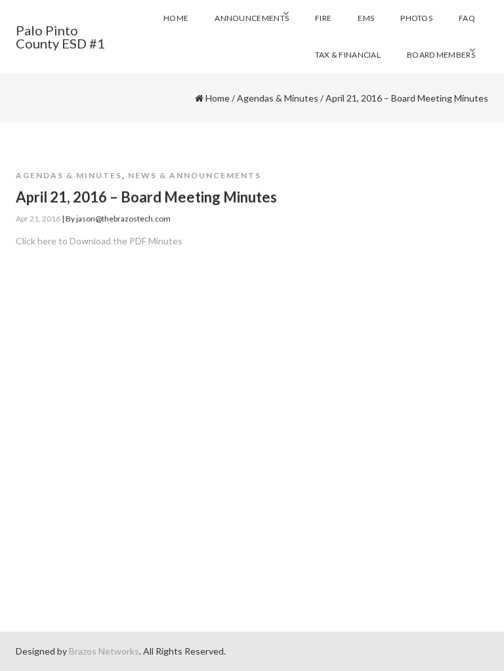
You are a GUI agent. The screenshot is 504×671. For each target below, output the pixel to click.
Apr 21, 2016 (38, 218)
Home (217, 98)
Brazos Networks (104, 651)
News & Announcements (194, 175)
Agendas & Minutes (277, 98)
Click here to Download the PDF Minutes (99, 240)
